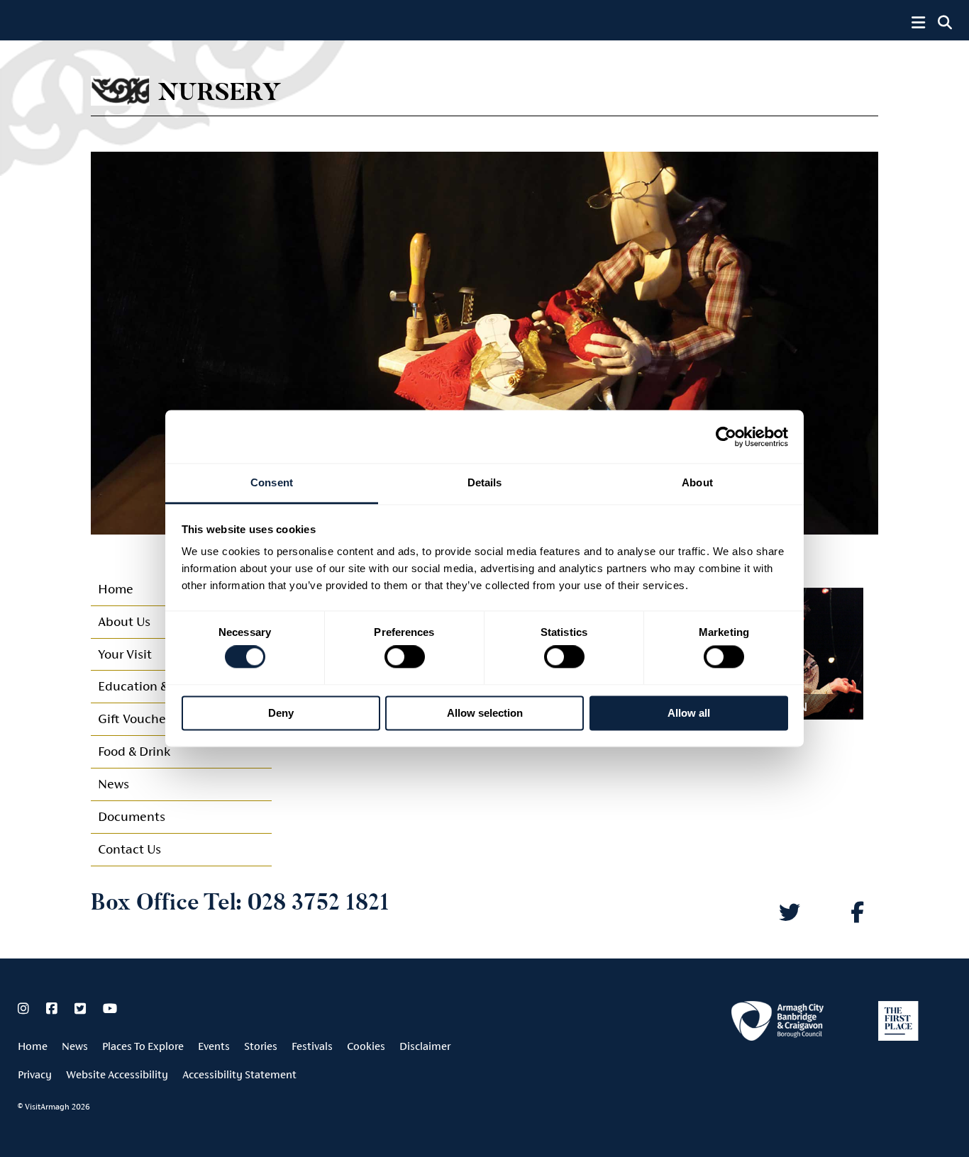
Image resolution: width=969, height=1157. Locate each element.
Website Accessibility (117, 1074)
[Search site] (944, 22)
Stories (260, 1046)
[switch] (404, 657)
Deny (281, 713)
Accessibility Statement (239, 1074)
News (113, 783)
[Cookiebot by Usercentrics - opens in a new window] (726, 436)
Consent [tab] (271, 482)
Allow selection (485, 713)
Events (214, 1046)
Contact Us (129, 849)
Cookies (366, 1046)
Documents (131, 816)
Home (33, 1046)
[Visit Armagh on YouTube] (110, 1009)
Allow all (689, 713)
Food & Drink (134, 751)
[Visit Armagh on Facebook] (53, 1009)
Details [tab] (484, 482)
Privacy (35, 1074)
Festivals (312, 1046)
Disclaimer (424, 1046)
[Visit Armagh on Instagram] (25, 1009)
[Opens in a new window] (777, 1023)
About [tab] (697, 482)
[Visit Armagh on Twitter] (81, 1009)
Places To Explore (143, 1046)
